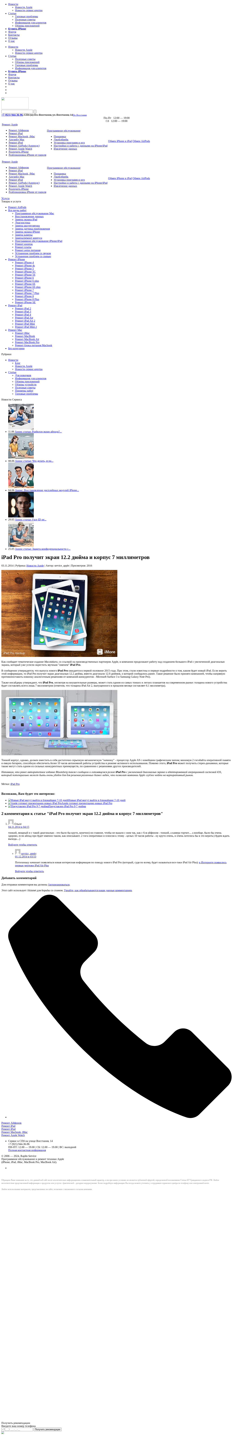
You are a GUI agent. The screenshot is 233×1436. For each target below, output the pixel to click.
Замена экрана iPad (26, 219)
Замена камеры (24, 234)
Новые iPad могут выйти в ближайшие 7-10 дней (97, 800)
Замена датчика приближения (32, 228)
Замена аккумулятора (27, 225)
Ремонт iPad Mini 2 (26, 326)
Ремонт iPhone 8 (24, 296)
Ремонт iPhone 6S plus (27, 287)
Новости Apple (23, 7)
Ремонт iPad (16, 133)
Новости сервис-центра (28, 10)
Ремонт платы (23, 247)
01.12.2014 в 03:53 (25, 856)
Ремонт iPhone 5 (24, 268)
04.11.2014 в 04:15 (18, 826)
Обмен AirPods (141, 141)
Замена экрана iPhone (27, 231)
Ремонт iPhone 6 (24, 277)
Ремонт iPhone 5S (25, 274)
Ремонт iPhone (16, 259)
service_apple (28, 853)
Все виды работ (17, 210)
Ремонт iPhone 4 (24, 262)
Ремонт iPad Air (24, 317)
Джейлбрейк (61, 139)
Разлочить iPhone (19, 151)
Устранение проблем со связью (33, 256)
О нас (11, 41)
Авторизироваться (58, 884)
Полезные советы (25, 19)
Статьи (12, 13)
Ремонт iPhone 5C (25, 271)
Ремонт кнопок (24, 244)
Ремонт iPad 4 (23, 314)
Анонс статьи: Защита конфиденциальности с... (42, 548)
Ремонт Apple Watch (20, 148)
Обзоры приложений (27, 25)
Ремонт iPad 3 (23, 311)
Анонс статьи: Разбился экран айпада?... (38, 431)
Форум (12, 31)
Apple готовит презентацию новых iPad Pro (87, 803)
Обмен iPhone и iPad (120, 141)
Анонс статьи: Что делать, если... (34, 460)
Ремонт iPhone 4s (25, 265)
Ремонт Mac (15, 330)
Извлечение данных (65, 148)
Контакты (14, 34)
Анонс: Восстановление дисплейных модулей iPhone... (47, 490)
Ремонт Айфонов (19, 130)
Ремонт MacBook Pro (27, 342)
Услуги (5, 198)
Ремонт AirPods (17, 207)
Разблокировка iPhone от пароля (27, 154)
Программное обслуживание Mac (34, 213)
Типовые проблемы (26, 16)
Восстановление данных (29, 216)
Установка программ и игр (69, 142)
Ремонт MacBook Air (27, 339)
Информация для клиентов (30, 22)
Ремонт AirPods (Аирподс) (24, 145)
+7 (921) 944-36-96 (12, 114)
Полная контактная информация (27, 1150)
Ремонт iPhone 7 (24, 290)
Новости (13, 4)
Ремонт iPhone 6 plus (27, 280)
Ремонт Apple (10, 124)
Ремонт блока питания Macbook (33, 345)
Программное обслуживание (64, 130)
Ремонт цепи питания (27, 250)
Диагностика (22, 222)
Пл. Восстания (80, 115)
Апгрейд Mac (16, 139)
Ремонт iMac (22, 333)
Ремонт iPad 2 (23, 308)
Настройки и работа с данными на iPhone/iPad (80, 145)
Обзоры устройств (26, 384)
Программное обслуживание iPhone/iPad (38, 241)
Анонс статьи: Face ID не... (30, 519)
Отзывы (13, 37)
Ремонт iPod (16, 142)
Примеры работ (24, 390)
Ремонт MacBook (25, 336)
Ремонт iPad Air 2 (25, 320)
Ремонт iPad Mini (25, 323)
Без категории (16, 348)
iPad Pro (15, 784)
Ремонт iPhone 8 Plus (27, 299)
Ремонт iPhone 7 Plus (27, 293)
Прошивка (60, 136)
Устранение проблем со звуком (33, 253)
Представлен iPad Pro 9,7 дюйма (67, 806)
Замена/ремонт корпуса (28, 237)
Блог (17, 363)
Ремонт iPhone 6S (25, 283)
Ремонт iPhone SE (25, 302)
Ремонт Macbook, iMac (22, 136)
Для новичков (23, 375)
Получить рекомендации (47, 1429)
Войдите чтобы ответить (22, 844)
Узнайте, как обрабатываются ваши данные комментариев (98, 890)
